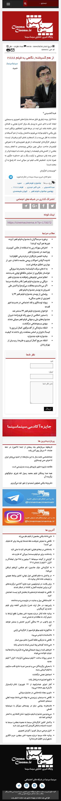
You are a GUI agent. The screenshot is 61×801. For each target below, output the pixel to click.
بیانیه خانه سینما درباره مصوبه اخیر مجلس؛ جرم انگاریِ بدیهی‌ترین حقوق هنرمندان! (29, 737)
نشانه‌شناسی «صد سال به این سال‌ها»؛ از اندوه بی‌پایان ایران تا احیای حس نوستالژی (28, 458)
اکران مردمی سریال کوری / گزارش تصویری (35, 730)
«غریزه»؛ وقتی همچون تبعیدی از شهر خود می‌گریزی (31, 483)
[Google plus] (34, 206)
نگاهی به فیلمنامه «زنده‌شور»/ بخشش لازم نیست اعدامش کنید (29, 594)
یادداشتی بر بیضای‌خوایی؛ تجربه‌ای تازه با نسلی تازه (31, 549)
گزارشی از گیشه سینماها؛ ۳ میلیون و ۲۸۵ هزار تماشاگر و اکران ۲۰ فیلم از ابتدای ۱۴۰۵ (29, 561)
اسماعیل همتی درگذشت (42, 674)
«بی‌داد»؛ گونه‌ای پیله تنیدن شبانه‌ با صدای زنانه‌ (33, 645)
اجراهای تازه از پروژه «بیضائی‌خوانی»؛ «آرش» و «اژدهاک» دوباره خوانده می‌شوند (29, 651)
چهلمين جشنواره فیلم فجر (42, 191)
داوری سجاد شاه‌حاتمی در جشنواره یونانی (35, 692)
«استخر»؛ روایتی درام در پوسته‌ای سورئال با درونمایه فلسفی (29, 707)
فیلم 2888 (18, 187)
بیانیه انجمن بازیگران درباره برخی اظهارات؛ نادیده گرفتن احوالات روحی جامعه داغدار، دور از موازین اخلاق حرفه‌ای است (28, 260)
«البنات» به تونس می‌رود (42, 635)
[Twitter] (52, 206)
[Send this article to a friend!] (12, 50)
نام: (51, 361)
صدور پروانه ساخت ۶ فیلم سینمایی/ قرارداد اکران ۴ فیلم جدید (29, 659)
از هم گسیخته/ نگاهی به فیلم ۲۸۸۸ (30, 58)
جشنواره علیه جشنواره (38, 336)
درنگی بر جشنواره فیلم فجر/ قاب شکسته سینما (27, 282)
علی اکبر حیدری (33, 187)
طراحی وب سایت (43, 797)
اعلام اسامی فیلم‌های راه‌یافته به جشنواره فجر (28, 277)
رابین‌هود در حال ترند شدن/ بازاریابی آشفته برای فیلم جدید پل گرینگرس (29, 607)
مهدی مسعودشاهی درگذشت (35, 324)
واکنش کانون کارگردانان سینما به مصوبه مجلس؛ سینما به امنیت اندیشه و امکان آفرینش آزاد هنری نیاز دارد (29, 724)
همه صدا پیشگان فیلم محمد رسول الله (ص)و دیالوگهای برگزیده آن (28, 475)
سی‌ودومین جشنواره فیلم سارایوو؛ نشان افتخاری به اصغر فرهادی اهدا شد (29, 715)
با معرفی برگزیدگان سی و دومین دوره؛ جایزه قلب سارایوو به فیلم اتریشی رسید (29, 668)
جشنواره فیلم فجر (33, 183)
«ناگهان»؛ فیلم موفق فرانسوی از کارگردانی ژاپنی (33, 630)
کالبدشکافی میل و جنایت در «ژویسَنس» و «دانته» (31, 600)
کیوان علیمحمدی (20, 191)
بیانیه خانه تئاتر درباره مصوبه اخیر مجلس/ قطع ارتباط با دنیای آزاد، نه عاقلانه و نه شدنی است (29, 615)
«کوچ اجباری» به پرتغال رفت (40, 679)
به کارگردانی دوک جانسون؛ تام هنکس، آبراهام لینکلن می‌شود (29, 569)
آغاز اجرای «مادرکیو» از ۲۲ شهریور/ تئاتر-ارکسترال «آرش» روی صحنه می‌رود (29, 686)
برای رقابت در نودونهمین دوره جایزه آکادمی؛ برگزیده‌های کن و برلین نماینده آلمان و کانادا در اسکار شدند (29, 585)
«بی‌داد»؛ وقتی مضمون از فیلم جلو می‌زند (35, 536)
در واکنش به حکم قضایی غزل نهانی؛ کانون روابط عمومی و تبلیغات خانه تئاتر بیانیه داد (29, 577)
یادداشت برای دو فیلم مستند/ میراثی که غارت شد (32, 554)
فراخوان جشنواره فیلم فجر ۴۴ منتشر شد (30, 311)
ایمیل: (51, 372)
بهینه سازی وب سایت (27, 797)
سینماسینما (12, 64)
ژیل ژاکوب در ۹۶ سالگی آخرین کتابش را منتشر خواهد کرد (29, 623)
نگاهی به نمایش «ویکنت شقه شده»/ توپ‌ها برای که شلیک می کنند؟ (29, 543)
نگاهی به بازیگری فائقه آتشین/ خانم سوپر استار (33, 640)
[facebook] (43, 206)
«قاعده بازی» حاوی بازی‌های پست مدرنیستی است (32, 467)
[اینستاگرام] (34, 786)
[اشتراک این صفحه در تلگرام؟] (26, 206)
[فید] (42, 786)
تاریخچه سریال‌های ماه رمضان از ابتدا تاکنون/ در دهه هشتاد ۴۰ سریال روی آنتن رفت (28, 448)
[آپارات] (26, 786)
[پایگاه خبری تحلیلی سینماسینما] (30, 27)
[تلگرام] (19, 786)
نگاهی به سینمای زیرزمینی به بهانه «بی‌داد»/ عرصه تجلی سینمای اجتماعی (29, 699)
